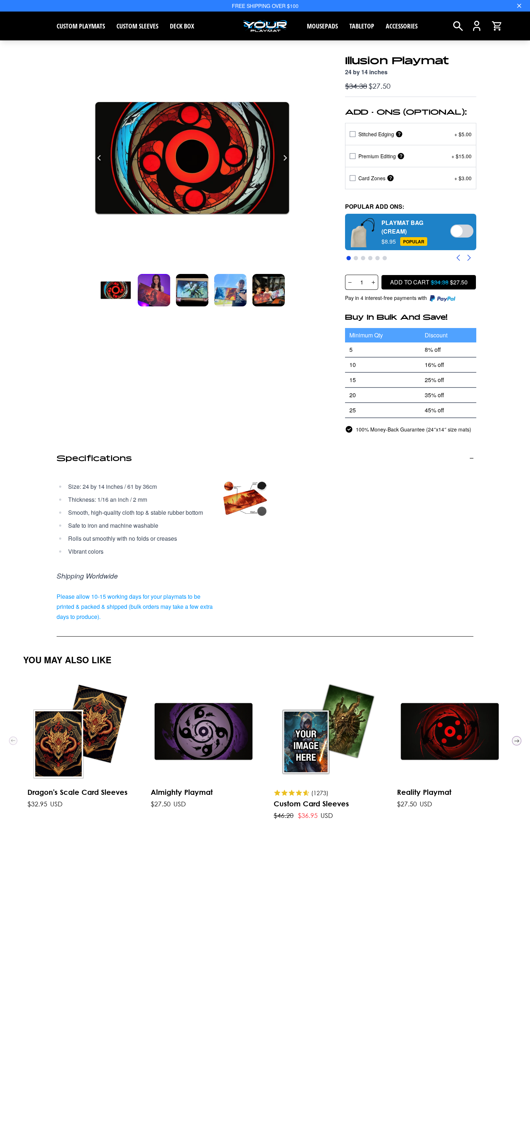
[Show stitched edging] (399, 134)
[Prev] (13, 740)
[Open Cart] (496, 26)
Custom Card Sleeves (311, 804)
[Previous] (99, 157)
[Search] (458, 26)
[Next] (285, 157)
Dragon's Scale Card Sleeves (77, 792)
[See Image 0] (116, 290)
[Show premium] (401, 156)
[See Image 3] (230, 290)
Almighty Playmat (182, 792)
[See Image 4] (268, 290)
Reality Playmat (424, 792)
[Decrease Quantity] (349, 282)
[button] (410, 232)
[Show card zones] (390, 178)
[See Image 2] (192, 290)
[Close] (519, 5)
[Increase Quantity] (373, 282)
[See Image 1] (154, 290)
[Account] (477, 26)
